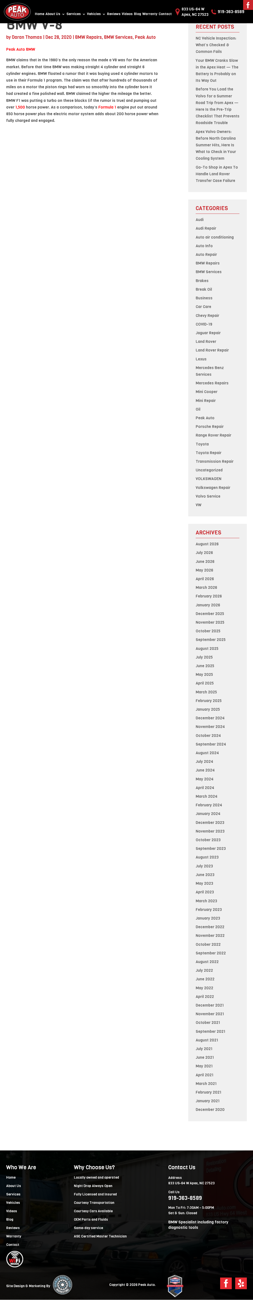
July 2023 (204, 866)
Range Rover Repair (213, 435)
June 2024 (205, 770)
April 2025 (205, 683)
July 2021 (204, 1048)
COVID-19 (204, 324)
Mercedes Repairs (212, 383)
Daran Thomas (27, 37)
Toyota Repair (208, 452)
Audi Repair (206, 228)
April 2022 (205, 996)
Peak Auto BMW (20, 49)
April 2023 (205, 892)
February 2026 (209, 596)
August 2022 (207, 961)
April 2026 (205, 578)
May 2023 (204, 883)
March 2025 (206, 692)
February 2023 (209, 909)
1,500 (20, 107)
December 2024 (210, 718)
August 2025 (207, 648)
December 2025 (210, 613)
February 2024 (209, 805)
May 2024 (204, 779)
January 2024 (208, 813)
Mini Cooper (206, 391)
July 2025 (204, 657)
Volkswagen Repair (213, 487)
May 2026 (204, 570)
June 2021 (205, 1057)
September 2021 (210, 1031)
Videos (127, 14)
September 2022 (211, 953)
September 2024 (211, 744)
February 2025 (209, 700)
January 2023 (208, 918)
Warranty (149, 14)
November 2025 (210, 622)
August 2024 (207, 752)
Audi (200, 219)
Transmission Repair (214, 461)
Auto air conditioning (215, 237)
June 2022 (205, 979)
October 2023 (208, 839)
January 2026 (208, 605)
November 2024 (210, 726)
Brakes (202, 280)
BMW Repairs (88, 37)
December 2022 (210, 926)
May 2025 (204, 674)
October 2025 (208, 631)
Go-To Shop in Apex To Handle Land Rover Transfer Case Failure (217, 174)
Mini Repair (206, 400)
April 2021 (204, 1075)
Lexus (201, 359)
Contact (165, 14)
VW (198, 504)
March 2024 (206, 796)
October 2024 (208, 735)
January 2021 (208, 1100)
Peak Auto (145, 37)
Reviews (114, 14)
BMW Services (118, 37)
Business (204, 298)
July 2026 (204, 552)
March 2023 (206, 900)
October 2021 (208, 1022)
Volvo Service (208, 496)
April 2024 (205, 787)
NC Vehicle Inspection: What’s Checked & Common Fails (216, 45)
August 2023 (207, 857)
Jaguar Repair (208, 332)
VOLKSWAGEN (208, 478)
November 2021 (210, 1013)
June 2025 (205, 665)
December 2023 (210, 822)
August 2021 (207, 1040)
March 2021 (206, 1083)
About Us (52, 14)
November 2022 (210, 935)
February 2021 (208, 1092)
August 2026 (207, 544)
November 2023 (210, 831)
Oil (198, 409)
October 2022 (208, 944)
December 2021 (210, 1005)
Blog (137, 14)
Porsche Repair (210, 426)
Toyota (202, 444)
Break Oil (204, 289)
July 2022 (204, 970)
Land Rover (206, 341)
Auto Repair (206, 254)
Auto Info (204, 245)
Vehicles (94, 14)
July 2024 (204, 761)
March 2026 (206, 587)
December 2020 (210, 1109)
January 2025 (208, 709)
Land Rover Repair (212, 350)
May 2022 (204, 988)
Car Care (203, 306)
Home (39, 14)
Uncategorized (209, 470)
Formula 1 (107, 107)
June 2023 (205, 874)
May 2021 (204, 1066)
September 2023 (211, 848)
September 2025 (211, 639)
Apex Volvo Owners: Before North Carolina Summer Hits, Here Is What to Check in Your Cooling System (216, 145)
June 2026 (205, 561)
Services (73, 14)
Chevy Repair (207, 315)
